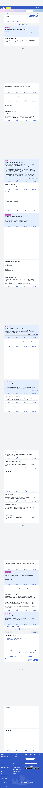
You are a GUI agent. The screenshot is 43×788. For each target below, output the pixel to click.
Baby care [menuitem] (15, 773)
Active (26, 211)
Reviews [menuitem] (14, 758)
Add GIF (30, 656)
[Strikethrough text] (9, 650)
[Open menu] (2, 8)
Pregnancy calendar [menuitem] (17, 761)
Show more (7, 31)
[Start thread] (36, 7)
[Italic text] (10, 650)
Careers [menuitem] (2, 765)
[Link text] (12, 650)
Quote (9, 35)
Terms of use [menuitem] (10, 782)
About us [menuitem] (2, 754)
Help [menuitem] (1, 782)
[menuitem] (26, 763)
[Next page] (27, 24)
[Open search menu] (38, 8)
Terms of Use (21, 652)
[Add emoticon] (37, 650)
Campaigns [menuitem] (3, 763)
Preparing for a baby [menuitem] (17, 769)
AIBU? (8, 13)
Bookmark (34, 44)
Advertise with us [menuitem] (4, 756)
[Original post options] (37, 27)
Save (13, 21)
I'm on (34, 211)
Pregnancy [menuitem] (15, 756)
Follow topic (32, 16)
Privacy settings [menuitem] (20, 782)
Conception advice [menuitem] (16, 767)
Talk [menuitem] (1, 773)
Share (18, 21)
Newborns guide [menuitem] (16, 771)
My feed (8, 211)
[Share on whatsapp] (11, 632)
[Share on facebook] (6, 632)
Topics (17, 211)
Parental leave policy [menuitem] (5, 767)
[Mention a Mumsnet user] (35, 650)
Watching (14, 787)
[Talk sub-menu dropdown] (37, 13)
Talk (5, 13)
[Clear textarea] (13, 650)
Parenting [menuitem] (15, 754)
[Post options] (37, 38)
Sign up (8, 7)
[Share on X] (8, 632)
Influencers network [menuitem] (5, 760)
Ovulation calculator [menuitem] (17, 763)
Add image (14, 656)
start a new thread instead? (12, 639)
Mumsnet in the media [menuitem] (5, 758)
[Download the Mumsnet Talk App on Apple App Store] (28, 768)
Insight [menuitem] (2, 761)
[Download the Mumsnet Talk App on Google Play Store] (36, 768)
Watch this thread (9, 658)
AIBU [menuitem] (2, 771)
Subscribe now (30, 758)
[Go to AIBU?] (5, 16)
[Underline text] (7, 650)
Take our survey (30, 10)
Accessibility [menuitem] (25, 782)
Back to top (35, 632)
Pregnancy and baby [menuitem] (5, 775)
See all (37, 32)
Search (36, 787)
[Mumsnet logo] (4, 8)
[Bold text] (6, 650)
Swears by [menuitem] (15, 760)
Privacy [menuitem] (15, 782)
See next (33, 178)
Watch (8, 21)
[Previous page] (15, 24)
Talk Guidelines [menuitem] (31, 782)
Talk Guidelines (33, 652)
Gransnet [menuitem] (3, 769)
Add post (25, 35)
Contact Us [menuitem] (5, 782)
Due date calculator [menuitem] (17, 765)
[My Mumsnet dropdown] (41, 7)
